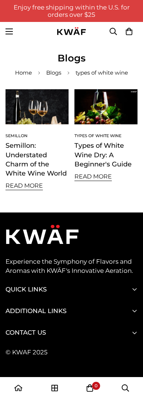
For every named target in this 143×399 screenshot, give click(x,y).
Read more (24, 185)
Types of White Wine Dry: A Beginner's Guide (103, 155)
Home (23, 72)
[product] (18, 388)
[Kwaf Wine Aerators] (71, 31)
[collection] (54, 388)
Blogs (53, 72)
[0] (129, 31)
